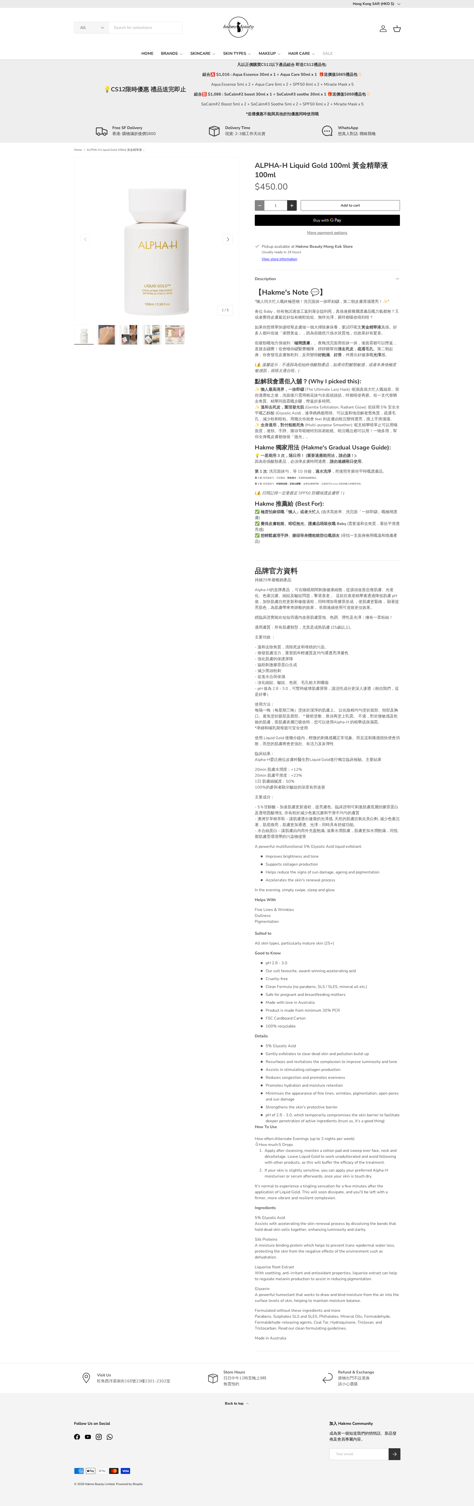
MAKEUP (267, 53)
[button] (397, 28)
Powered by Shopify (129, 1484)
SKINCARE (200, 53)
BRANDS (169, 53)
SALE (328, 53)
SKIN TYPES (234, 53)
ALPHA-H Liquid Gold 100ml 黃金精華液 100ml (116, 149)
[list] (156, 239)
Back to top (234, 1403)
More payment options (327, 232)
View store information (279, 259)
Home (78, 149)
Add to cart (350, 205)
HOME (147, 53)
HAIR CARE (299, 53)
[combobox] (128, 27)
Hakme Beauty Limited (100, 1484)
